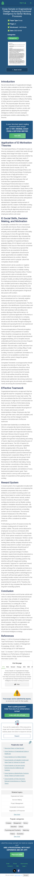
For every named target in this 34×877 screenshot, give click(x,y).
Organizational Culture (17, 796)
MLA (7, 667)
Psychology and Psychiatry (13, 830)
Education (14, 826)
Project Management (17, 803)
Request (17, 736)
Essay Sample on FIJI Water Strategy (15, 757)
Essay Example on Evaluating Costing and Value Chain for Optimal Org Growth (16, 761)
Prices (15, 863)
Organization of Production (17, 811)
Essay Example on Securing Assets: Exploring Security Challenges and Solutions (15, 768)
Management (13, 38)
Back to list (18, 70)
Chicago (19, 667)
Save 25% (17, 136)
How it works (24, 863)
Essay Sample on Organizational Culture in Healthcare (17, 753)
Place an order (17, 855)
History (25, 823)
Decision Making (17, 800)
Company (8, 823)
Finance (12, 834)
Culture (21, 826)
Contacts (10, 866)
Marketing (26, 830)
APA (3, 667)
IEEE (28, 667)
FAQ (17, 866)
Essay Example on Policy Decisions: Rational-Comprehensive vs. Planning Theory (15, 781)
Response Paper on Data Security (14, 748)
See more (17, 814)
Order (7, 863)
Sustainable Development (17, 807)
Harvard (13, 667)
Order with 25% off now (17, 715)
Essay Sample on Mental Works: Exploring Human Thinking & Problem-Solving (17, 774)
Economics (20, 834)
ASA (24, 667)
